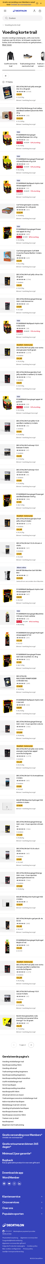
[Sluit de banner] (41, 3)
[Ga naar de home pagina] (20, 11)
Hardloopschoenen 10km (12, 1112)
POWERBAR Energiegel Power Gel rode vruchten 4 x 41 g (28, 655)
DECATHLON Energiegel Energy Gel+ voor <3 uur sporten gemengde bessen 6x (29, 875)
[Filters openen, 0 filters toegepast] (5, 76)
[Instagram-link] (14, 1183)
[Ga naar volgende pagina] (31, 1045)
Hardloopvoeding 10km (12, 1065)
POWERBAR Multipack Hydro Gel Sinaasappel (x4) (30, 590)
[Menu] (5, 11)
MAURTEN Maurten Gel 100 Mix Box (29, 571)
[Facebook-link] (4, 1183)
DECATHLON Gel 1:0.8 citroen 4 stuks (29, 544)
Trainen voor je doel (10, 1118)
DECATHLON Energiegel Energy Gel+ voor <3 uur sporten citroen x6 (29, 824)
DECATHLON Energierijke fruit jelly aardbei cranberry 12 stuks (29, 373)
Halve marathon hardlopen (13, 1102)
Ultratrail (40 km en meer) (13, 1095)
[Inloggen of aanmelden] (34, 11)
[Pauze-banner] (37, 3)
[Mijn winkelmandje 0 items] (40, 11)
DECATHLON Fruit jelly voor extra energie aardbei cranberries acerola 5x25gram (30, 967)
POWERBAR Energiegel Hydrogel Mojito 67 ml (30, 941)
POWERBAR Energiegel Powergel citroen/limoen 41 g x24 (30, 160)
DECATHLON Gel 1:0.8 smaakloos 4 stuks (30, 777)
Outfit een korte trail (10, 65)
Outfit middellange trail (12, 1082)
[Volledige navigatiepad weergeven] (3, 25)
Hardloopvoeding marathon (13, 1088)
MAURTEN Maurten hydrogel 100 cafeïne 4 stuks (29, 801)
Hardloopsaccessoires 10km (14, 1115)
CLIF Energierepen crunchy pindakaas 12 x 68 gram (27, 206)
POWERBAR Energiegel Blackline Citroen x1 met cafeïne (30, 615)
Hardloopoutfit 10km (10, 1092)
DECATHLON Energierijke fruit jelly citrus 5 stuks (28, 520)
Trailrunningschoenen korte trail (28, 65)
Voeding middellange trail (13, 1062)
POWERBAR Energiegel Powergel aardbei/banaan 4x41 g (30, 495)
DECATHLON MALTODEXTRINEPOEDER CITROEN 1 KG (26, 678)
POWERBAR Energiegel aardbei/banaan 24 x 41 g (26, 136)
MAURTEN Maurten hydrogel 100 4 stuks (29, 898)
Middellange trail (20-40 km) (14, 1105)
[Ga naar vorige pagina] (14, 1045)
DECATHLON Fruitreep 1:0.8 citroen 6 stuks (27, 471)
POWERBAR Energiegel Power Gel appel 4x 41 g (28, 230)
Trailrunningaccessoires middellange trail (19, 1098)
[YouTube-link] (9, 1183)
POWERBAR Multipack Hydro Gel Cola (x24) (30, 324)
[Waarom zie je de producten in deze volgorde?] (3, 82)
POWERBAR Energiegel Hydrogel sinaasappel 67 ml (30, 634)
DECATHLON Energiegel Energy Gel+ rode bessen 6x (29, 300)
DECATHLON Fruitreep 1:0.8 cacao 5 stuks (27, 992)
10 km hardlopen (9, 1085)
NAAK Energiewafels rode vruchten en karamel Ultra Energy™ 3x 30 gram (27, 1018)
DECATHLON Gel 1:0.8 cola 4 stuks (28, 850)
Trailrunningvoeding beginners (15, 1072)
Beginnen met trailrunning (13, 1125)
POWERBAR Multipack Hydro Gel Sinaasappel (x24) (30, 184)
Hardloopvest (8, 1121)
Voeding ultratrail (9, 1068)
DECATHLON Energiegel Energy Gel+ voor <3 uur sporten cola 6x (29, 723)
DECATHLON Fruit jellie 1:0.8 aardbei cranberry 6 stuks (27, 422)
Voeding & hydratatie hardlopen (15, 1108)
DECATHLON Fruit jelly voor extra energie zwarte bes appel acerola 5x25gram (30, 751)
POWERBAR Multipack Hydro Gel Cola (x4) (30, 701)
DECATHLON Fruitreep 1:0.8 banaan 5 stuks (27, 446)
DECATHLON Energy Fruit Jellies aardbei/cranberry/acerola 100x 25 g (29, 110)
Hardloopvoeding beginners (14, 1075)
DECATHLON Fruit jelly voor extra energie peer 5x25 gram (30, 349)
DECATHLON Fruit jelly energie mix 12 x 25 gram (29, 88)
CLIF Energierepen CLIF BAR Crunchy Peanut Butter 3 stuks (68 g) (29, 253)
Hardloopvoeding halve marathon (16, 1078)
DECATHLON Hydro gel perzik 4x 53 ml (29, 919)
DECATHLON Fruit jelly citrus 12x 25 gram (29, 275)
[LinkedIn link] (19, 1183)
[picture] (7, 92)
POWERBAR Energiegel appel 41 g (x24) (29, 400)
